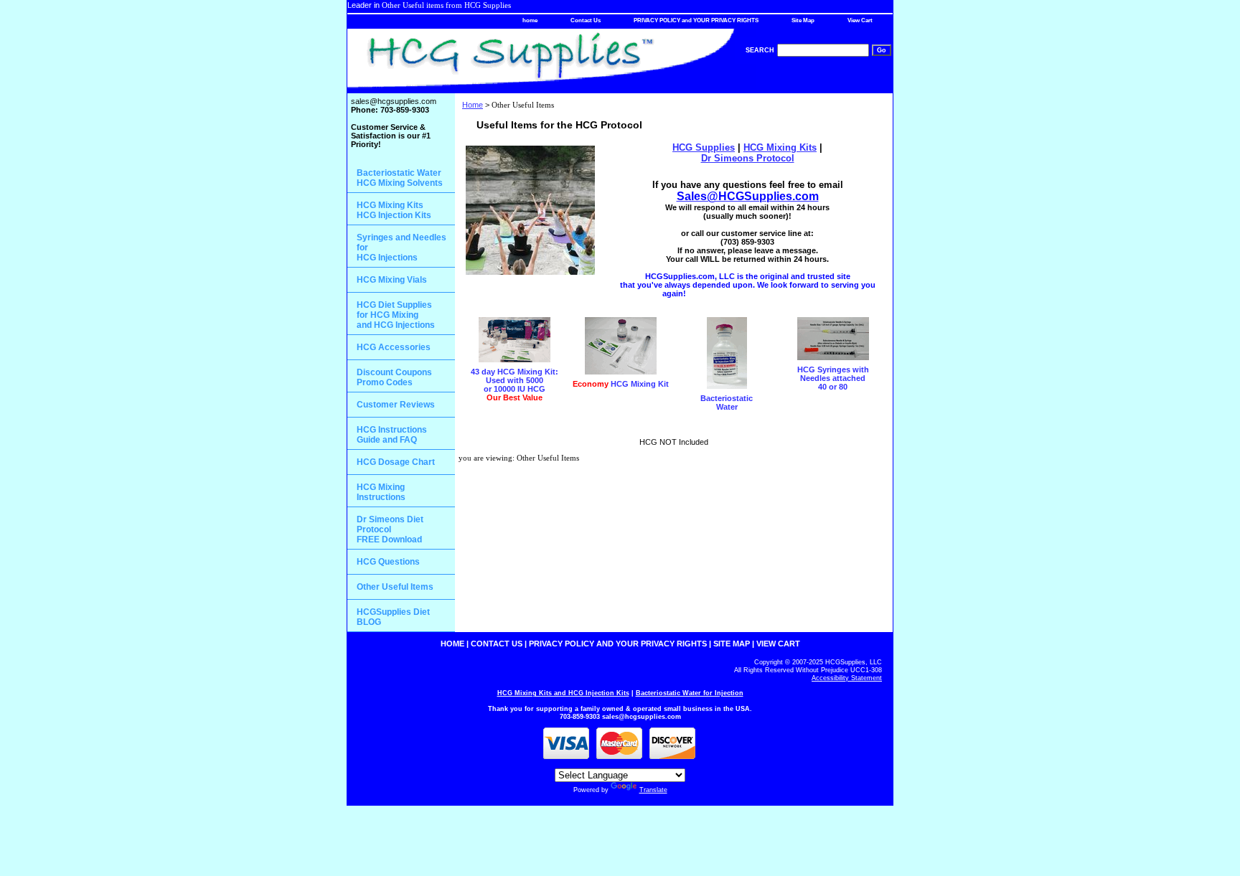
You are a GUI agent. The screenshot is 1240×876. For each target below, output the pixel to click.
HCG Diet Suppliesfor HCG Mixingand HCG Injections (396, 315)
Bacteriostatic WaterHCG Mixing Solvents (400, 178)
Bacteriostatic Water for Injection (689, 693)
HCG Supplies (703, 147)
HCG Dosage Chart (396, 462)
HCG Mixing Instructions (381, 492)
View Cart (860, 20)
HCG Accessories (394, 347)
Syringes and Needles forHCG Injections (401, 247)
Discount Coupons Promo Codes (394, 377)
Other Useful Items (395, 587)
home (529, 20)
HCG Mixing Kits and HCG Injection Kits (563, 693)
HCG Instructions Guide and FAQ (392, 435)
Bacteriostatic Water (726, 402)
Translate (653, 789)
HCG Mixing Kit (621, 384)
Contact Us (585, 20)
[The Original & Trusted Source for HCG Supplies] (526, 61)
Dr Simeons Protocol (747, 158)
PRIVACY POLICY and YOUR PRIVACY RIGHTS (696, 20)
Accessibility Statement (847, 678)
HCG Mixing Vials (392, 280)
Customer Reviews (396, 405)
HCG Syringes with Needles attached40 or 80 (833, 378)
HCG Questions (388, 562)
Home (472, 104)
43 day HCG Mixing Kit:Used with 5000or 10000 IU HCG (514, 384)
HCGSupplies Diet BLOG (393, 617)
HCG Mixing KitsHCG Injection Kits (394, 210)
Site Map (803, 20)
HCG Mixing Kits (780, 147)
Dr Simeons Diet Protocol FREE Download (390, 529)
